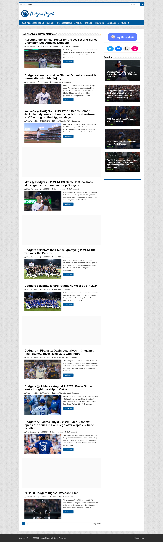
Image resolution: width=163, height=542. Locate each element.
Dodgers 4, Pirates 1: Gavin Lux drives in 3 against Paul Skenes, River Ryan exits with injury (59, 352)
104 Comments (67, 497)
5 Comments (65, 257)
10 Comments (66, 82)
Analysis (78, 23)
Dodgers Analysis (58, 46)
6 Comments (65, 289)
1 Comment (72, 357)
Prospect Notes (64, 23)
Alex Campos (31, 432)
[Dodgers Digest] (37, 13)
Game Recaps (59, 357)
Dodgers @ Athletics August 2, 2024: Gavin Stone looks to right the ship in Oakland (58, 388)
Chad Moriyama (32, 189)
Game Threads (60, 121)
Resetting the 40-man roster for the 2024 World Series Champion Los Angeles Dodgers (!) (60, 41)
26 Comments (74, 393)
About (29, 4)
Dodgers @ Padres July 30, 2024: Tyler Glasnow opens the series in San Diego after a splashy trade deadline (59, 425)
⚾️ (122, 37)
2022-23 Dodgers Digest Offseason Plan (51, 493)
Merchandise (112, 23)
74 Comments (74, 121)
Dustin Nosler (31, 46)
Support (125, 23)
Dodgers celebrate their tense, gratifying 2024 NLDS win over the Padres (59, 251)
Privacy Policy (139, 538)
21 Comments (72, 432)
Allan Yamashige (32, 121)
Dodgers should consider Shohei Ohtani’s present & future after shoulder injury (60, 77)
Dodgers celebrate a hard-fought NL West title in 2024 (60, 285)
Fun (55, 257)
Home (22, 4)
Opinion (88, 23)
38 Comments (73, 46)
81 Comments (74, 189)
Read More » (68, 61)
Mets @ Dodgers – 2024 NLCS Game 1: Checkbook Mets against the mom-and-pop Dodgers (58, 183)
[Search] (142, 4)
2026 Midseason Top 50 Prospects (38, 23)
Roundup (99, 23)
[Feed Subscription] (100, 34)
